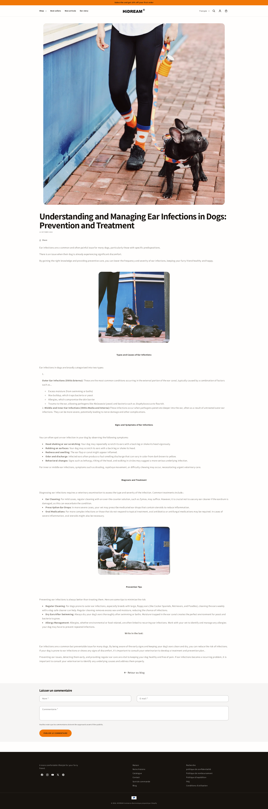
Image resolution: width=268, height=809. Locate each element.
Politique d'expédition (196, 777)
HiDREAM (120, 803)
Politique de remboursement (199, 773)
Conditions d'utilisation (197, 785)
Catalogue (137, 773)
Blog (135, 785)
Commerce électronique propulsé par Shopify (140, 803)
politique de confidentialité (198, 769)
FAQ (188, 781)
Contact (136, 777)
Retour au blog (136, 672)
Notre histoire (139, 769)
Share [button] (44, 240)
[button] (43, 11)
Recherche (191, 765)
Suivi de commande (141, 781)
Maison (136, 765)
